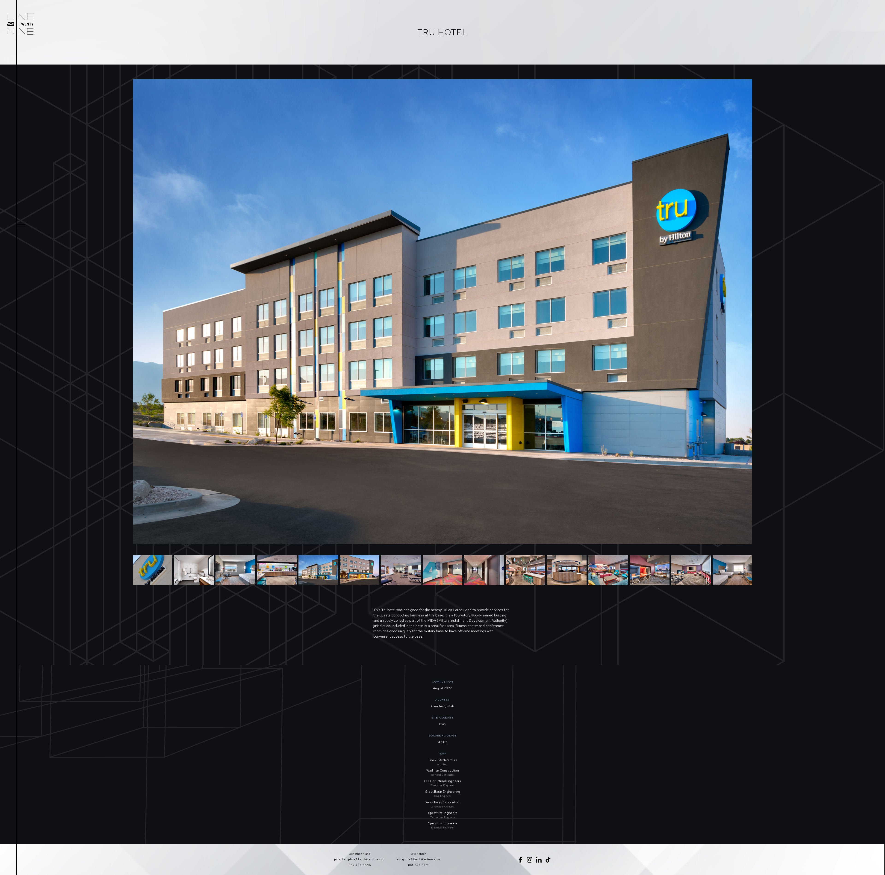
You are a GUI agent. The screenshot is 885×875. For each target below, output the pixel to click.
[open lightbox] (152, 570)
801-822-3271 (418, 865)
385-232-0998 (360, 865)
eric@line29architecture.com (418, 859)
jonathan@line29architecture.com (360, 859)
